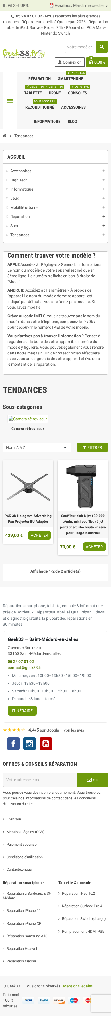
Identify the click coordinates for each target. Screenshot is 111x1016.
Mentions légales (78, 986)
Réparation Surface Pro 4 (82, 906)
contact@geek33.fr (25, 667)
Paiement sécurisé (22, 844)
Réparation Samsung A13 (27, 936)
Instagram (29, 744)
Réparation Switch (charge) (84, 918)
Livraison (14, 819)
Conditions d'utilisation (25, 857)
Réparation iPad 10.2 (78, 893)
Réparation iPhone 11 (24, 910)
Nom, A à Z (15, 447)
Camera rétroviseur (27, 428)
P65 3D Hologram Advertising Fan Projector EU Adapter (28, 519)
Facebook (13, 743)
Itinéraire (22, 710)
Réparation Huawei (22, 948)
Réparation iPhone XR (24, 923)
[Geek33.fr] (24, 53)
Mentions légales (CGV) (26, 832)
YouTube (46, 744)
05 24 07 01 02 (29, 16)
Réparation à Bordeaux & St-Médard (27, 895)
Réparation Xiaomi (21, 961)
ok (95, 780)
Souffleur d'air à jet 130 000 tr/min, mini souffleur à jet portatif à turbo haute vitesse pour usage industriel (83, 524)
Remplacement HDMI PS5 (83, 931)
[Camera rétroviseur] (27, 418)
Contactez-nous (19, 869)
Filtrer (94, 447)
